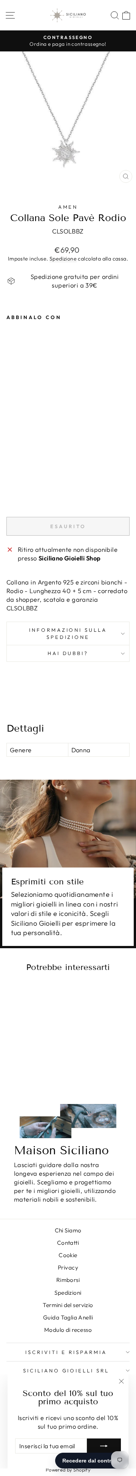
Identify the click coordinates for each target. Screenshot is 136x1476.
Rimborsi (68, 1279)
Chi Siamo (68, 1230)
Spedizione (63, 258)
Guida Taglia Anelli (68, 1317)
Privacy (68, 1267)
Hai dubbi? (68, 653)
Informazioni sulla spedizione (68, 633)
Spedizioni (67, 1292)
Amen (68, 207)
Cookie (68, 1255)
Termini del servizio (68, 1305)
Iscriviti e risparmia (66, 1352)
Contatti (68, 1242)
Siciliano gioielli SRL (66, 1371)
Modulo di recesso (68, 1329)
